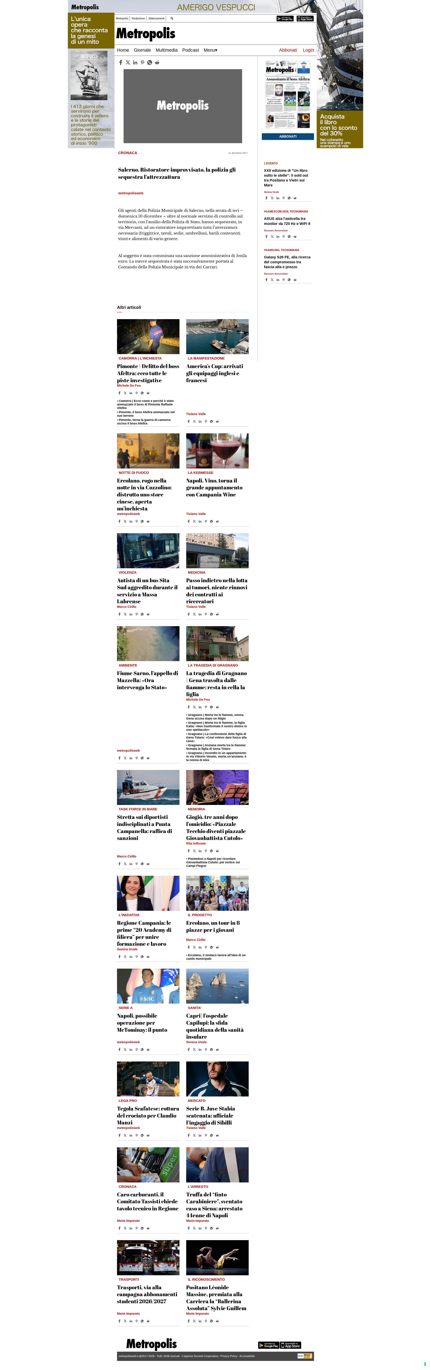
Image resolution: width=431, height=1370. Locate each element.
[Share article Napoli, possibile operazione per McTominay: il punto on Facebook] (120, 1049)
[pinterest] (142, 62)
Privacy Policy (228, 1356)
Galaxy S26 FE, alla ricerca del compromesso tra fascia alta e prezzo (287, 262)
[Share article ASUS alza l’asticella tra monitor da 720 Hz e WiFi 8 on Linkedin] (278, 236)
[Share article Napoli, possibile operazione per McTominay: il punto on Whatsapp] (143, 1049)
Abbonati (288, 50)
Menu (209, 50)
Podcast (190, 50)
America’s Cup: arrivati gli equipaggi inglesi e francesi (214, 373)
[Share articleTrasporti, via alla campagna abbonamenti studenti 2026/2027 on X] (126, 1321)
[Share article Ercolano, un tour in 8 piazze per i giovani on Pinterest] (206, 947)
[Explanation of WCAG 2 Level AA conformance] (304, 1357)
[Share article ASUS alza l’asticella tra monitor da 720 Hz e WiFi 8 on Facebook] (267, 236)
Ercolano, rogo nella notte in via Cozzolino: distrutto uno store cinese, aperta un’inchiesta (144, 494)
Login (308, 50)
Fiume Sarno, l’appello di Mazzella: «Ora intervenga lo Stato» (147, 680)
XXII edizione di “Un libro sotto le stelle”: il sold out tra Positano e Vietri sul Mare (286, 177)
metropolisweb (128, 514)
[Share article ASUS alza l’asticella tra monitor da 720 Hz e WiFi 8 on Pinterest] (284, 236)
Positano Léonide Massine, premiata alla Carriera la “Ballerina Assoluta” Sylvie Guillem (216, 1298)
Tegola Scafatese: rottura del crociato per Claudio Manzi (148, 1115)
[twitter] (128, 62)
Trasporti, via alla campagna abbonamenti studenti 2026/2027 (147, 1294)
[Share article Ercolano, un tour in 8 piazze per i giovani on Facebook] (189, 947)
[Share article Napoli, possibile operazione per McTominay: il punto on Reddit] (148, 1049)
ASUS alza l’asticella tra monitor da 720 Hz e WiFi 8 (287, 221)
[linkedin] (135, 62)
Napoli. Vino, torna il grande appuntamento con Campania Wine (214, 487)
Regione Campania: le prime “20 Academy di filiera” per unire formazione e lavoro (144, 933)
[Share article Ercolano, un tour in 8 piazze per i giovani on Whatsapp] (212, 947)
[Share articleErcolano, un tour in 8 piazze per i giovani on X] (195, 947)
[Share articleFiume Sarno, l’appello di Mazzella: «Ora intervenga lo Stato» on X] (126, 758)
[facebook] (120, 62)
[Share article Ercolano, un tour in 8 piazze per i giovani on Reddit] (218, 947)
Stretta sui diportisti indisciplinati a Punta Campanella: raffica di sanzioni (144, 827)
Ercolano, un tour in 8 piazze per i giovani (213, 926)
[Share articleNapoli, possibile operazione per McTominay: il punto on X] (126, 1049)
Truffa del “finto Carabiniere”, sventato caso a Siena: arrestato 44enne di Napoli (214, 1205)
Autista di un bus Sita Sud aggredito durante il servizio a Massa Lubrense (147, 590)
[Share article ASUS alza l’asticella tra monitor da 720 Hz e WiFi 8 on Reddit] (295, 236)
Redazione (138, 18)
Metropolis (122, 18)
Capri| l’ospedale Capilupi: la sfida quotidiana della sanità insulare (215, 1026)
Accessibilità (247, 1356)
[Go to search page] (172, 18)
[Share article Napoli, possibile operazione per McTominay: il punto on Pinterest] (137, 1049)
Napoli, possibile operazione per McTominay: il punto (142, 1022)
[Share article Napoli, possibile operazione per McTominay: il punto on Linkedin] (131, 1049)
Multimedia (167, 50)
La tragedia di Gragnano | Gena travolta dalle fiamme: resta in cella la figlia (216, 683)
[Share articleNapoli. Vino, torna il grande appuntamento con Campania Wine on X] (195, 521)
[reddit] (157, 62)
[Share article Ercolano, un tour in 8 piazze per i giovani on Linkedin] (200, 947)
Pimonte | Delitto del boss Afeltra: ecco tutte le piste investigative (148, 373)
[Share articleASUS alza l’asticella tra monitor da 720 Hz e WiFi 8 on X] (273, 236)
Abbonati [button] (288, 136)
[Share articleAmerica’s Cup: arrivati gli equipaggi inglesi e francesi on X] (195, 421)
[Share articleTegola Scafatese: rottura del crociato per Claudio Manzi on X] (126, 1135)
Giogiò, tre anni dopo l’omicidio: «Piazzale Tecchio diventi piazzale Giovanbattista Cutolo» (216, 827)
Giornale (142, 50)
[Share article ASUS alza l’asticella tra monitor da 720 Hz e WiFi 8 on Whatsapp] (290, 236)
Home (123, 50)
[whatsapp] (149, 62)
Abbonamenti (156, 18)
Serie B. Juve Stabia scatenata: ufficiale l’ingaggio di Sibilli (210, 1115)
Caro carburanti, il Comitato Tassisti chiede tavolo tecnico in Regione (147, 1201)
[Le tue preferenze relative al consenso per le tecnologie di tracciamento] (425, 1364)
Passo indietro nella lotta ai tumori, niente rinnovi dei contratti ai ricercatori (217, 590)
